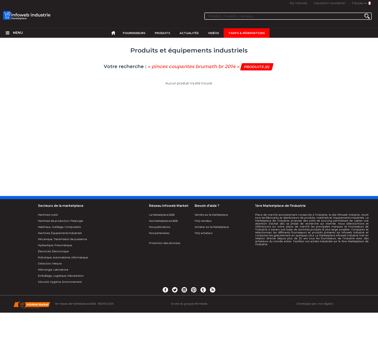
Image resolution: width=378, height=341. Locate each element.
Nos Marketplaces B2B (163, 220)
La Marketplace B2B (162, 214)
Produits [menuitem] (162, 33)
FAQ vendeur (203, 220)
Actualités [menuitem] (189, 33)
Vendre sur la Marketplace (211, 214)
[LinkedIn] (184, 289)
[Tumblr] (203, 289)
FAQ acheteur (204, 233)
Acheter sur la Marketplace (212, 226)
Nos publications (159, 226)
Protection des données (164, 243)
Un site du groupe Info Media (189, 303)
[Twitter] (175, 289)
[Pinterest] (194, 289)
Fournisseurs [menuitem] (134, 33)
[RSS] (212, 289)
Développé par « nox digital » (315, 303)
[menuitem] (7, 33)
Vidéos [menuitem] (213, 33)
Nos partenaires (159, 233)
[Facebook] (165, 289)
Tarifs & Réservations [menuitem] (246, 33)
